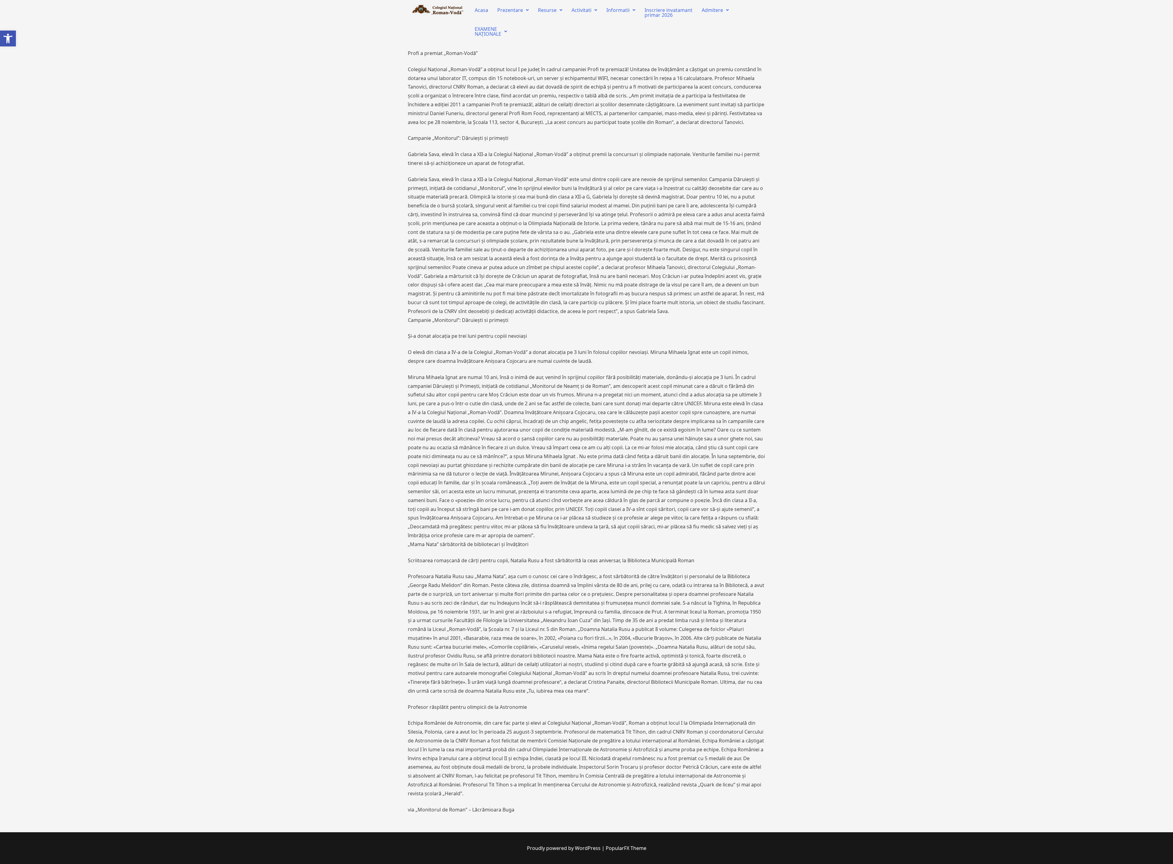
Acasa (481, 10)
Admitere (712, 10)
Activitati (581, 10)
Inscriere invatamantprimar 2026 (668, 12)
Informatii (618, 10)
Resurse (547, 10)
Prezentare (510, 10)
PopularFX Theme (626, 848)
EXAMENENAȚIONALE (488, 31)
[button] (8, 38)
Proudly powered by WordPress (564, 848)
